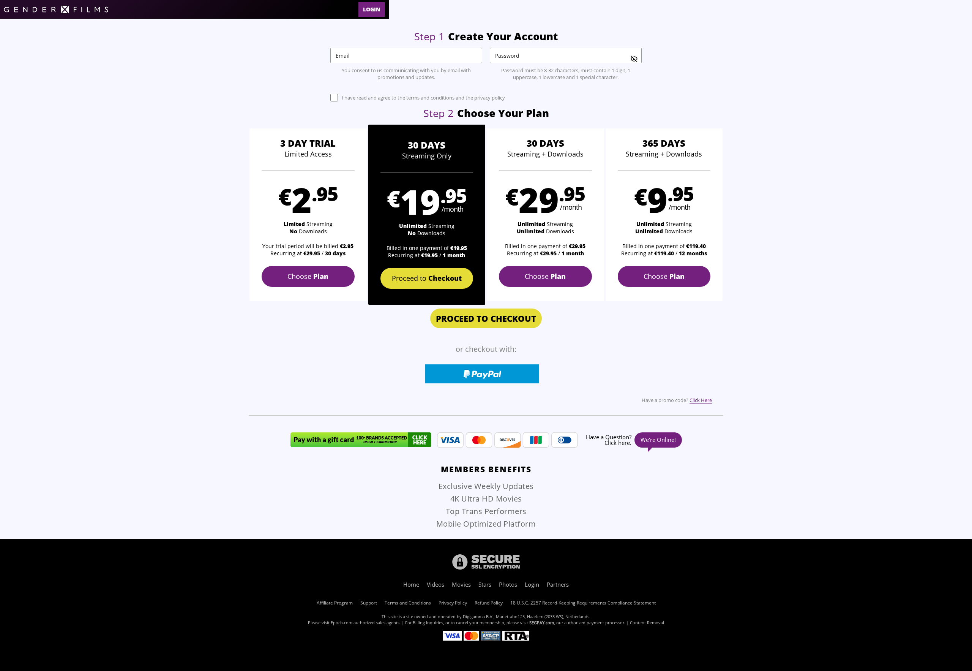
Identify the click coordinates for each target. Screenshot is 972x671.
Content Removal (647, 622)
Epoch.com (341, 622)
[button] (308, 214)
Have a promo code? (677, 400)
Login (371, 9)
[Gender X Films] (56, 9)
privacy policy (489, 97)
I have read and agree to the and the (423, 97)
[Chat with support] (632, 440)
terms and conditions (430, 97)
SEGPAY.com (541, 622)
